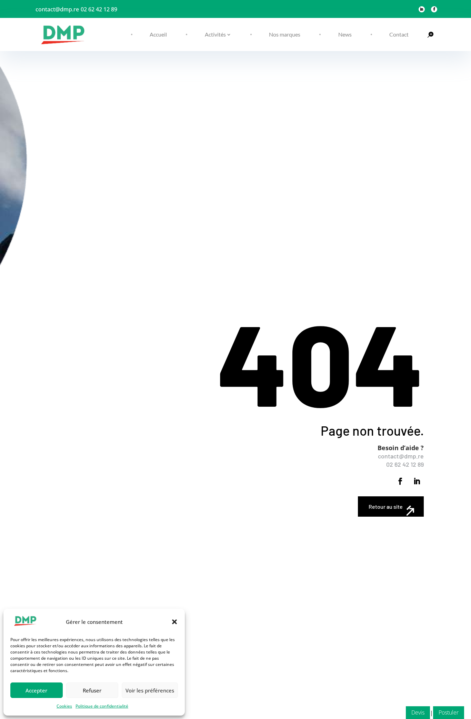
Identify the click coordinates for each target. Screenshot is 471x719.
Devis (417, 712)
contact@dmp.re (57, 9)
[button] (174, 621)
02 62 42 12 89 (99, 9)
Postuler (449, 712)
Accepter (36, 690)
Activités (215, 34)
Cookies (64, 706)
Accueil (158, 34)
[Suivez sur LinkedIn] (422, 9)
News (345, 34)
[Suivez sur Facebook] (434, 9)
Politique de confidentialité (102, 706)
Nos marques (284, 34)
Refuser (92, 690)
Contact (399, 34)
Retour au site (386, 506)
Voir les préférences (150, 690)
